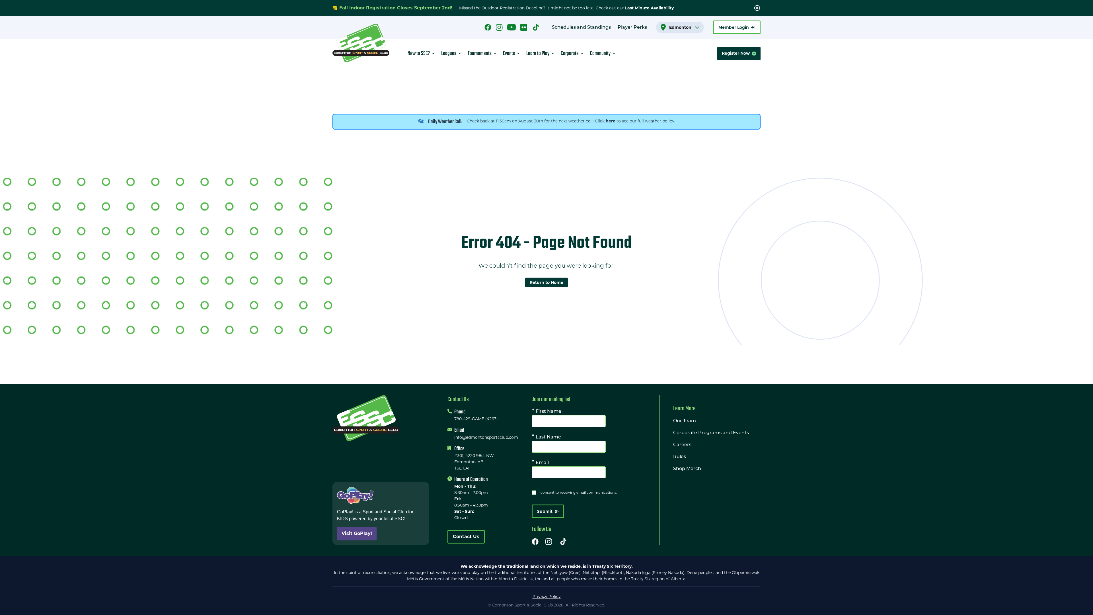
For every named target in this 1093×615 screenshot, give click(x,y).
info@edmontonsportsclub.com (486, 437)
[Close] (757, 8)
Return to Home (546, 282)
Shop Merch (687, 469)
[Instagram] (499, 27)
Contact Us (466, 536)
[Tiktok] (563, 541)
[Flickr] (523, 27)
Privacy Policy (547, 596)
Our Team (684, 421)
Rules (679, 457)
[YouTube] (511, 27)
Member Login (733, 27)
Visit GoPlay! (357, 533)
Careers (682, 445)
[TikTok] (536, 27)
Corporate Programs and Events (711, 433)
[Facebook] (487, 27)
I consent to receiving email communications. (578, 492)
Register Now (736, 53)
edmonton (680, 27)
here (610, 121)
